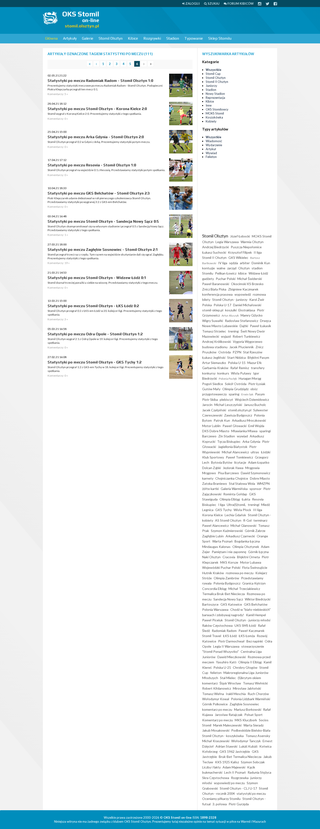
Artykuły (70, 38)
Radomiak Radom (224, 631)
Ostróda (224, 352)
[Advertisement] (192, 20)
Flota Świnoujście (254, 567)
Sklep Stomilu (219, 38)
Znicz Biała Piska (214, 289)
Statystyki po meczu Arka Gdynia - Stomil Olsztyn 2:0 (96, 137)
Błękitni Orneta (248, 557)
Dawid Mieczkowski (231, 657)
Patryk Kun (222, 420)
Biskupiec (209, 505)
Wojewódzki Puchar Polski (221, 567)
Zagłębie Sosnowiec (244, 704)
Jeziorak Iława (233, 468)
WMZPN (263, 483)
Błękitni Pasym (258, 357)
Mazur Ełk (254, 363)
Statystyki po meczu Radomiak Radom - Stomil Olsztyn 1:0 (100, 80)
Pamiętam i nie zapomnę (229, 552)
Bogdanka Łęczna (247, 541)
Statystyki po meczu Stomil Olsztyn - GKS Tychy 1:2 (94, 362)
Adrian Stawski (226, 746)
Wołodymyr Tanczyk (246, 741)
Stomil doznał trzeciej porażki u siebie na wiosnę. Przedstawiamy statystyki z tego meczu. (103, 282)
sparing (234, 394)
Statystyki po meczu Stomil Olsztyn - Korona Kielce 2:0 (97, 109)
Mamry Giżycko (252, 315)
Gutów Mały (211, 389)
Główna (51, 38)
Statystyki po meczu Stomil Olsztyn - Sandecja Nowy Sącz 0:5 (103, 221)
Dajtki (244, 326)
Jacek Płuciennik (241, 347)
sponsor (255, 489)
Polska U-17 (222, 305)
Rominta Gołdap (235, 494)
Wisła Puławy (241, 373)
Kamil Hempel (256, 615)
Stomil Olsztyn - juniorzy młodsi (247, 620)
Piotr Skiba (210, 399)
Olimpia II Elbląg (250, 662)
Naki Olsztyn (211, 557)
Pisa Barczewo (228, 473)
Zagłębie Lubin (213, 536)
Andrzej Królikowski (216, 342)
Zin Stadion (226, 436)
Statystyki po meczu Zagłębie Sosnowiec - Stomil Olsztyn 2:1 (103, 249)
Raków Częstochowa (217, 625)
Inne (209, 105)
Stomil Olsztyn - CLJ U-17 (238, 788)
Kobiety (211, 121)
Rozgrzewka (240, 778)
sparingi (265, 431)
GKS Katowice (231, 604)
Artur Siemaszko (214, 363)
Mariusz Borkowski (247, 709)
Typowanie (193, 38)
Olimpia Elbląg (230, 499)
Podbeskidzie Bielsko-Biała (250, 730)
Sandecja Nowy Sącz (228, 599)
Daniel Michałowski (247, 305)
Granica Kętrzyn (254, 583)
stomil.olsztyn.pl (239, 410)
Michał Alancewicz (235, 452)
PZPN (237, 352)
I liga (221, 505)
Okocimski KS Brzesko (247, 284)
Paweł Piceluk (212, 620)
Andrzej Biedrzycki (215, 247)
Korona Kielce (212, 515)
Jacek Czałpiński (214, 410)
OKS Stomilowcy (217, 109)
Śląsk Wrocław (230, 683)
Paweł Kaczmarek (251, 631)
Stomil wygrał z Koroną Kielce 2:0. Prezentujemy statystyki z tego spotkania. (95, 113)
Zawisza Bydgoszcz (238, 415)
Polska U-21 (222, 667)
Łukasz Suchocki (214, 252)
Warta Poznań (222, 541)
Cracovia (229, 557)
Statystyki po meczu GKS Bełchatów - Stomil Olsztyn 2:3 (99, 193)
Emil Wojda (256, 426)
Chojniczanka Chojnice (231, 478)
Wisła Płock (242, 510)
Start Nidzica (236, 357)
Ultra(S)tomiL (236, 505)
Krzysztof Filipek (240, 252)
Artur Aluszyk (230, 315)
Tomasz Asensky (258, 736)
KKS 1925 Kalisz (227, 762)
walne (221, 268)
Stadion (172, 38)
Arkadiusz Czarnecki (240, 536)
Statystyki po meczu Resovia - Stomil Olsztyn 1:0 (92, 165)
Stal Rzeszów (252, 352)
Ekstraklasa (246, 310)
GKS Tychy (223, 510)
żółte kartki (210, 489)
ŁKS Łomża (247, 636)
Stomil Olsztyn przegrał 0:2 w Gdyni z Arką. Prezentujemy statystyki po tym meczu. (99, 142)
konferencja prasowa (217, 294)
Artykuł (211, 149)
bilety (206, 300)
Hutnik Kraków (213, 573)
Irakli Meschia (236, 694)
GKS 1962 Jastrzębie (235, 751)
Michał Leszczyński (228, 405)
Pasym (260, 394)
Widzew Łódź (258, 273)
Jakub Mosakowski (215, 730)
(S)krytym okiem (249, 678)
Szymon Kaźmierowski (227, 531)
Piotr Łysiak (256, 384)
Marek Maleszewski (227, 725)
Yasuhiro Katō (226, 662)
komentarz (210, 683)
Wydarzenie (214, 145)
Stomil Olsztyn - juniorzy (229, 300)
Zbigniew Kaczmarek (243, 289)
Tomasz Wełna (213, 694)
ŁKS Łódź (230, 636)
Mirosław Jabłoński (247, 688)
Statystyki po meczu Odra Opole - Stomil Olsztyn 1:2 (95, 334)
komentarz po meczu (217, 709)
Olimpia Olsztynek (245, 547)
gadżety (208, 279)
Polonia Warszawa (215, 609)
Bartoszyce (210, 604)
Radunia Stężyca (259, 772)
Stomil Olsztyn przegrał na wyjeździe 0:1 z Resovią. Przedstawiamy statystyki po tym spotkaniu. (106, 170)
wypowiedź (242, 294)
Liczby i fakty (211, 767)
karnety (207, 478)
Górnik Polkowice (215, 704)
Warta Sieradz (253, 725)
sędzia (233, 263)
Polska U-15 (237, 363)
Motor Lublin (211, 426)
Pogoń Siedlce (212, 384)
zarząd (231, 268)
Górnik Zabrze (255, 531)
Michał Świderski (249, 279)
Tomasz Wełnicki (255, 683)
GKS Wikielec (238, 258)
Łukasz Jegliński (213, 357)
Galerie (87, 38)
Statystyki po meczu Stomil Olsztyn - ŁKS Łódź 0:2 (93, 306)
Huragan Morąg (250, 378)
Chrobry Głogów (245, 667)
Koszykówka (214, 117)
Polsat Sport (253, 715)
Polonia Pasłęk (228, 378)
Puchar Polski (225, 279)
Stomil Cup (213, 74)
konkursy (209, 373)
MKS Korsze (229, 562)
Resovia (258, 499)
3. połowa (219, 804)
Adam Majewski (234, 767)
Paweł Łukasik (260, 326)
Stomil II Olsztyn (217, 82)
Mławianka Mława (244, 431)
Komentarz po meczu (217, 720)
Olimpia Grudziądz (235, 389)
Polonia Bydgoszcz (226, 583)
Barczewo (209, 436)
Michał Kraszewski (215, 741)
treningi (253, 505)
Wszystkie (213, 70)
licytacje (240, 462)
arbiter (245, 263)
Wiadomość (214, 141)
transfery (257, 368)
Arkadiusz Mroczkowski (249, 420)
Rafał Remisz (239, 368)
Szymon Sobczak (253, 762)
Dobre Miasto (260, 478)
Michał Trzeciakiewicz (244, 589)
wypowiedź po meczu (229, 783)
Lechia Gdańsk (235, 515)
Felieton (211, 157)
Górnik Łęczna (258, 552)
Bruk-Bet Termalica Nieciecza (240, 757)
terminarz (260, 520)
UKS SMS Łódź (245, 625)
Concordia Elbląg (214, 589)
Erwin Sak (247, 394)
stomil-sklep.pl (212, 310)
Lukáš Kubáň (248, 746)
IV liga (222, 263)
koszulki (231, 310)
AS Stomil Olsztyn (228, 520)
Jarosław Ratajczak (228, 715)
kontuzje (208, 268)
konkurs (223, 373)
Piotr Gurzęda (239, 804)
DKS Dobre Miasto (215, 431)
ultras (255, 452)
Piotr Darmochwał (231, 641)
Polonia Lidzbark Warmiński (250, 699)
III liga (257, 510)
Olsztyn (244, 268)
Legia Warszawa (227, 242)
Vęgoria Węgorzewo (247, 342)
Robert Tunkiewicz (246, 336)
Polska (207, 305)
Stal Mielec (228, 678)
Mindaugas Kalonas (216, 547)
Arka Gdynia (251, 441)
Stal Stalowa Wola (242, 483)
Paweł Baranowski (215, 284)
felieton (216, 673)
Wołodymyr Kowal (215, 699)
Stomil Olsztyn (111, 38)
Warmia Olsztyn (252, 242)
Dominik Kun (261, 263)
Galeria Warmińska (234, 489)
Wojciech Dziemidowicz (252, 399)
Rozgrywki (152, 38)
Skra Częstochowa (215, 778)
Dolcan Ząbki (211, 468)
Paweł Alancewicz (215, 525)
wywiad (242, 436)
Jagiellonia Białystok (232, 447)
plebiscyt (226, 399)
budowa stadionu (214, 347)
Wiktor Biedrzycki (257, 599)
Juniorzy (211, 86)
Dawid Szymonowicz (255, 473)
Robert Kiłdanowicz (216, 688)
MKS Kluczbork (246, 720)
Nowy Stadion (215, 94)
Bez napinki (254, 641)
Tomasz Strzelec (214, 331)
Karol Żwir (256, 300)
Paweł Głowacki (234, 426)
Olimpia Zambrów (226, 578)
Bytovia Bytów (221, 462)
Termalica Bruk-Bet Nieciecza (223, 594)
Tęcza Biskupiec (229, 441)
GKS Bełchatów (256, 604)
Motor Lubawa (250, 562)
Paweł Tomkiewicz (239, 457)
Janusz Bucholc (255, 405)
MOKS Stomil (215, 113)
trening (233, 331)
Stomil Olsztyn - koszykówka (223, 736)
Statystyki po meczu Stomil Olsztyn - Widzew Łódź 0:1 (97, 277)
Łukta (246, 499)
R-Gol (247, 520)
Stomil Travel (211, 636)
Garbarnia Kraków (215, 368)
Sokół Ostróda (235, 384)
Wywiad (211, 153)
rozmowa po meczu (239, 573)
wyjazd (226, 336)
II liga (258, 252)
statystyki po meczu (251, 793)
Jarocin (207, 405)
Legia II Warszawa (226, 646)
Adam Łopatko (258, 462)
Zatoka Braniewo (214, 483)
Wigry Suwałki (212, 321)
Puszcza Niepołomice (246, 247)
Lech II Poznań (235, 772)
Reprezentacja (215, 97)
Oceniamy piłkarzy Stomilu (221, 799)
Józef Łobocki (240, 236)
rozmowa (259, 294)
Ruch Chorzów (258, 694)
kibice (242, 273)
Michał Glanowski (243, 525)
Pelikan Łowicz (225, 273)
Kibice (133, 38)
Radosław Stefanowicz (241, 321)
